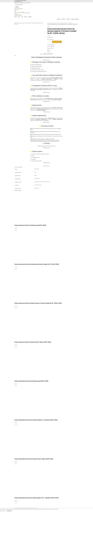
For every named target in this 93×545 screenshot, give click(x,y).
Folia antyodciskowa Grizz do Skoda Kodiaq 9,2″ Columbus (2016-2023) (36, 420)
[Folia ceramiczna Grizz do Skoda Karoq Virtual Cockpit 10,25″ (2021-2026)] (30, 247)
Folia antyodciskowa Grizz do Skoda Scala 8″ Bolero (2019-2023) (33, 459)
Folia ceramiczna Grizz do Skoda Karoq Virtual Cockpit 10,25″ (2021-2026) (36, 264)
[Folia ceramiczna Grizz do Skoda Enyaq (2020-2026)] (30, 208)
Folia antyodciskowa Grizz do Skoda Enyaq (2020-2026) (31, 381)
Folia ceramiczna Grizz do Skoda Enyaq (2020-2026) (30, 225)
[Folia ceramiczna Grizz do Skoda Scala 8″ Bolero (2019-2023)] (30, 325)
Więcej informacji (3, 510)
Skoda (70, 23)
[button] (15, 229)
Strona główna (49, 23)
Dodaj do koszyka (57, 41)
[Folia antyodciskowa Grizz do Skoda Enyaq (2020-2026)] (30, 364)
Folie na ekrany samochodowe (62, 23)
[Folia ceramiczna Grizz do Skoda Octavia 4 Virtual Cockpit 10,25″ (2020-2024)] (30, 286)
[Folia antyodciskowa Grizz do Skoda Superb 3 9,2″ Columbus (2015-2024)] (30, 480)
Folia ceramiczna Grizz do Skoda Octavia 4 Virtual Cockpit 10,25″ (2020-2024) (38, 303)
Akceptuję (9, 510)
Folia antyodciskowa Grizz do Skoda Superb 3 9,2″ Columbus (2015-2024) (36, 498)
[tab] (41, 54)
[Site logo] (18, 2)
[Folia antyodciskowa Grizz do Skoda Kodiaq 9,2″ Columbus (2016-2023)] (30, 403)
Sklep (55, 23)
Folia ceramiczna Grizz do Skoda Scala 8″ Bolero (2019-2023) (32, 342)
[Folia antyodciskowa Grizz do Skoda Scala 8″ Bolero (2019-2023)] (30, 441)
